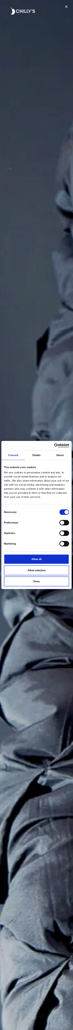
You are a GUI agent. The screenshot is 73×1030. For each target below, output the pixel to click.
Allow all (36, 559)
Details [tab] (36, 455)
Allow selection (37, 570)
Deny (36, 581)
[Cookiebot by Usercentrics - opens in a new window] (54, 445)
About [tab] (60, 455)
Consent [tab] (13, 455)
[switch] (64, 522)
